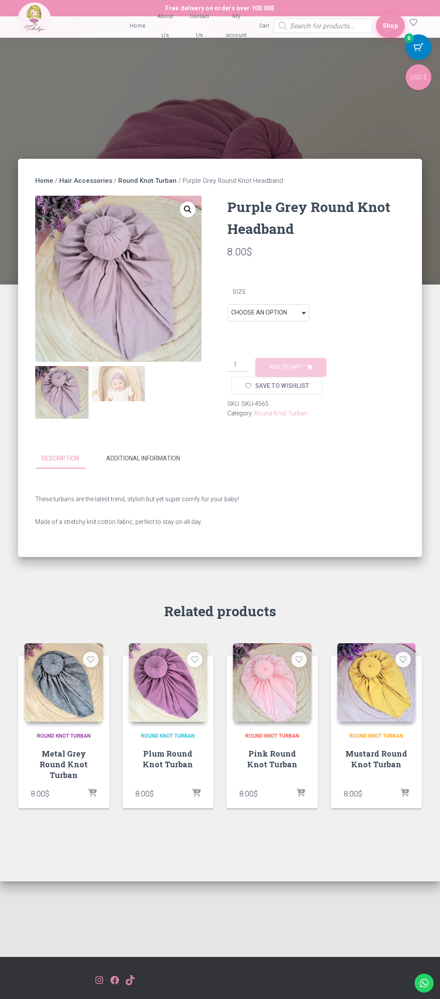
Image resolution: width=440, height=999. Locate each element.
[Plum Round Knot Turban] (168, 682)
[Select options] (92, 793)
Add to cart (285, 367)
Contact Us (199, 25)
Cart (264, 25)
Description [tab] (60, 458)
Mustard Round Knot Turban (376, 758)
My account (236, 25)
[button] (188, 209)
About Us (165, 25)
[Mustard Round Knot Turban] (376, 682)
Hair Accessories (85, 181)
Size (239, 291)
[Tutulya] (34, 25)
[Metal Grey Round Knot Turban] (63, 682)
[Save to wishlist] (90, 659)
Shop (390, 25)
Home (137, 25)
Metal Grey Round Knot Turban (64, 764)
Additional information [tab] (143, 458)
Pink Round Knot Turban (272, 758)
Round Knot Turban (147, 181)
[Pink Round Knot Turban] (272, 682)
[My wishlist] (413, 25)
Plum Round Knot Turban (168, 758)
